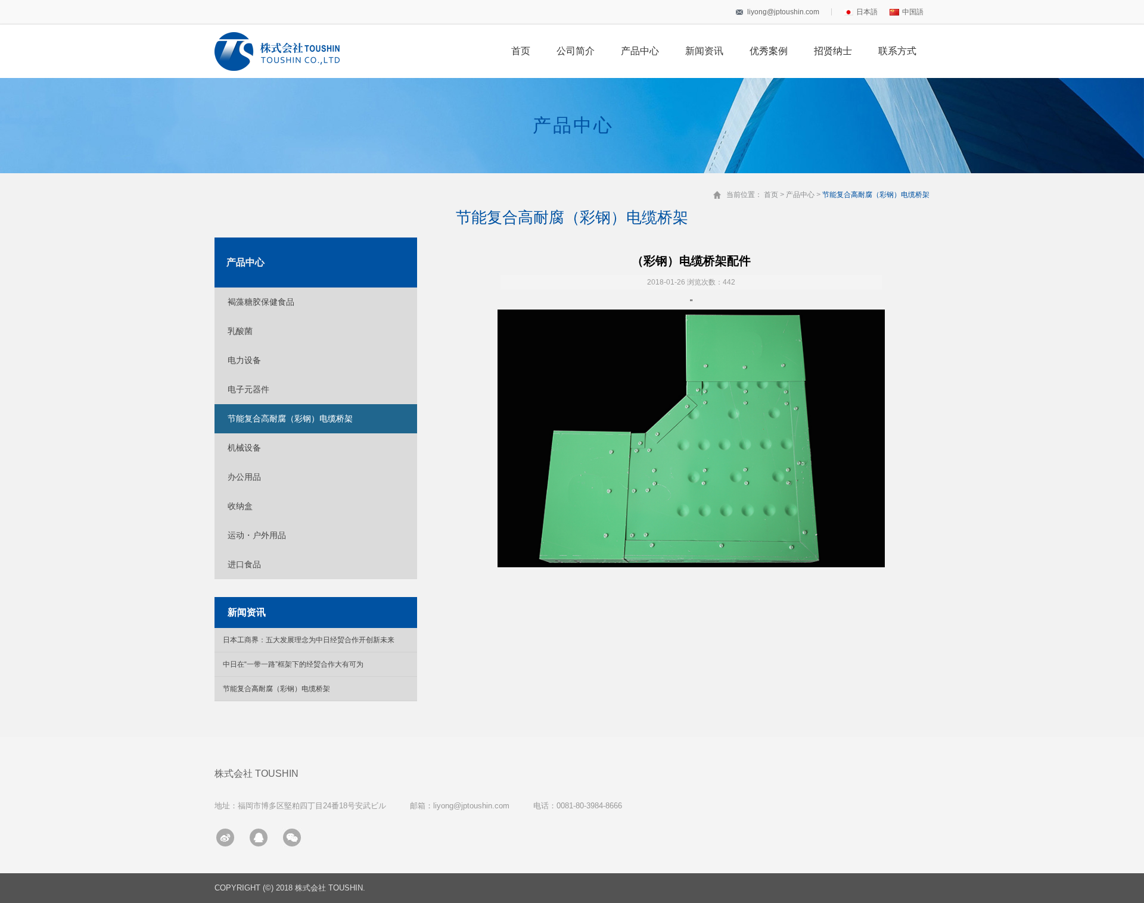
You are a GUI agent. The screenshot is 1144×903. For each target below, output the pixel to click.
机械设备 (244, 447)
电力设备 (244, 360)
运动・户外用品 (257, 535)
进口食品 (244, 564)
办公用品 (244, 477)
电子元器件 (248, 389)
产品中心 (640, 51)
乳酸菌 (240, 331)
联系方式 (897, 51)
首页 (520, 51)
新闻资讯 (704, 51)
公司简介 (576, 51)
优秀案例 (769, 51)
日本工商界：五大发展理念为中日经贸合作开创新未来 (308, 640)
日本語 (867, 12)
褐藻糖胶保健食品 (261, 302)
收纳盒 (240, 506)
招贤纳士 (833, 51)
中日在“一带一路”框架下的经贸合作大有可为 (293, 664)
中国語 (913, 12)
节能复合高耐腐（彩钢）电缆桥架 (290, 418)
